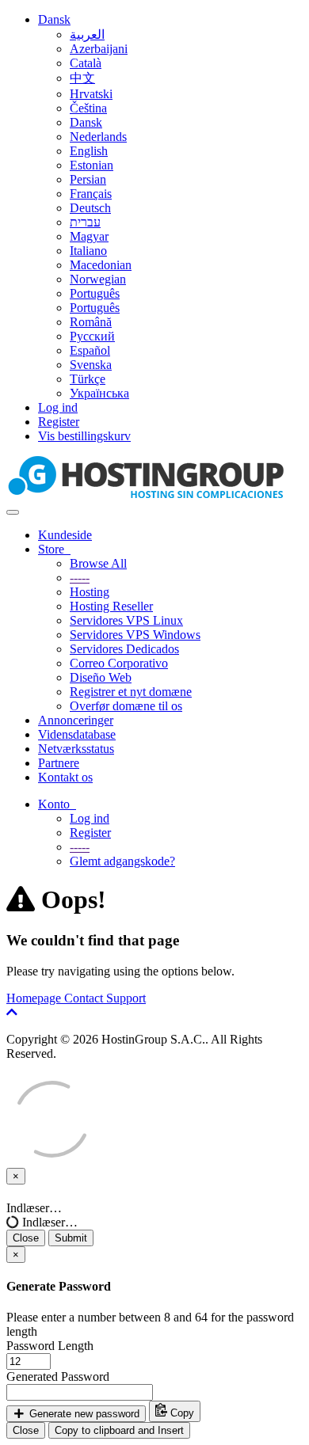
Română (91, 322)
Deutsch (90, 208)
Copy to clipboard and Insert (119, 1430)
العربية (87, 34)
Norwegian (98, 279)
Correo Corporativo (119, 663)
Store (54, 549)
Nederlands (98, 136)
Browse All (98, 563)
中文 (82, 78)
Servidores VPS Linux (126, 620)
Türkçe (87, 379)
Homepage (35, 998)
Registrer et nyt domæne (131, 691)
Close (26, 1238)
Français (91, 193)
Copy (180, 1414)
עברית (85, 222)
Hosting (89, 592)
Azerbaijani (99, 48)
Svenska (91, 364)
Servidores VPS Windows (135, 634)
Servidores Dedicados (124, 649)
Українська (99, 393)
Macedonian (101, 265)
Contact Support (105, 998)
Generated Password (57, 1376)
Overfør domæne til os (126, 706)
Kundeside (65, 535)
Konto (57, 804)
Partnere (58, 763)
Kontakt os (65, 777)
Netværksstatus (76, 748)
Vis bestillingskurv (84, 436)
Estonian (91, 165)
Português (95, 293)
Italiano (88, 250)
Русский (92, 336)
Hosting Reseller (111, 606)
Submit (71, 1238)
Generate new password (82, 1414)
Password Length (49, 1345)
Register (58, 421)
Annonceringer (75, 720)
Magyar (89, 236)
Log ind (58, 407)
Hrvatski (91, 94)
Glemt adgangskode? (122, 861)
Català (85, 63)
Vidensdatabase (77, 734)
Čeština (88, 108)
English (89, 151)
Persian (88, 179)
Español (90, 350)
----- (80, 577)
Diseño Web (101, 677)
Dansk (54, 19)
